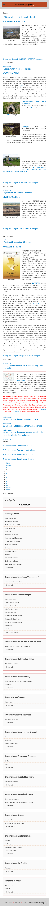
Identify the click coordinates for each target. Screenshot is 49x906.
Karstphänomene (11, 551)
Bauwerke (8, 737)
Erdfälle (7, 840)
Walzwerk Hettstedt (11, 535)
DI (4, 197)
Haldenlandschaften (11, 544)
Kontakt (17, 902)
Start (8, 463)
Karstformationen (11, 850)
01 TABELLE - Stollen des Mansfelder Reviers (21, 419)
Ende (8, 489)
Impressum (8, 902)
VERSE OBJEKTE (12, 197)
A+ (28, 504)
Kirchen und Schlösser (12, 541)
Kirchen (7, 761)
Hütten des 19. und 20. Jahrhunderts (17, 646)
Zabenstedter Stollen (12, 602)
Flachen (43, 409)
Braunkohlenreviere (11, 558)
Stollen (8, 115)
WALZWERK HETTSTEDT (14, 21)
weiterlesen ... (7, 66)
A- (20, 505)
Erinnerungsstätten (11, 743)
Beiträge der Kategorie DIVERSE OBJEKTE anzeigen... (21, 229)
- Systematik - (10, 567)
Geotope (8, 548)
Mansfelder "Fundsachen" (13, 564)
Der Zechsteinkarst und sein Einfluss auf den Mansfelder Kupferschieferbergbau (24, 169)
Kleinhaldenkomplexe (12, 799)
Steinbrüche (9, 820)
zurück (8, 465)
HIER (31, 108)
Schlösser (8, 764)
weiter (8, 487)
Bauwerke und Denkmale (13, 538)
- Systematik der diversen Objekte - (17, 192)
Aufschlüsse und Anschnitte (14, 823)
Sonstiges (8, 684)
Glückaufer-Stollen (11, 606)
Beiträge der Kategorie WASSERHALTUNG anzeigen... (21, 182)
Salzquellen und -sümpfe (13, 847)
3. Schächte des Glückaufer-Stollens (18, 454)
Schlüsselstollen (10, 599)
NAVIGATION (9, 885)
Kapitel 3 (22, 86)
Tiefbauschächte (10, 612)
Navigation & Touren (12, 246)
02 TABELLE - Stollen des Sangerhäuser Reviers (22, 426)
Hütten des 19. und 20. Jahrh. (15, 525)
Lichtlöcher (15, 411)
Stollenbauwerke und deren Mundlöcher (34, 103)
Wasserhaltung (10, 528)
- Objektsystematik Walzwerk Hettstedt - (19, 17)
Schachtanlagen (10, 518)
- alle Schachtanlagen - (13, 632)
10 (7, 485)
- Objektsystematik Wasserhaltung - (17, 69)
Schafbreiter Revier (11, 609)
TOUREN (37, 303)
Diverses (8, 554)
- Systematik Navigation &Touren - (17, 242)
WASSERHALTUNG (11, 73)
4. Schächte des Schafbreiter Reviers (18, 459)
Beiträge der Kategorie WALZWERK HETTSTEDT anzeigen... (23, 59)
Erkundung (8, 625)
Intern (25, 902)
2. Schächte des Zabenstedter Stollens (19, 450)
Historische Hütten (11, 521)
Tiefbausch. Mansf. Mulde (13, 616)
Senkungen (9, 844)
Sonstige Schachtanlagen (13, 622)
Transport (8, 531)
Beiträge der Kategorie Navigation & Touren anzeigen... (22, 355)
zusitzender (21, 380)
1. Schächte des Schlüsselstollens (17, 445)
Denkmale (8, 740)
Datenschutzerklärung (37, 902)
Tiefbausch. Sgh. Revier (13, 619)
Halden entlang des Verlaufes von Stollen (19, 802)
